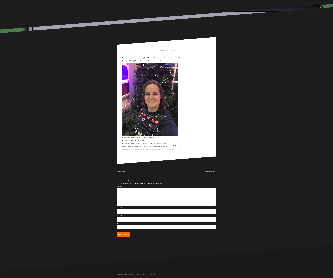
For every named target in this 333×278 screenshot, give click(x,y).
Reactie (119, 186)
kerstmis (160, 149)
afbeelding (128, 149)
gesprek (152, 149)
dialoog (134, 149)
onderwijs (178, 149)
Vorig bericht (122, 171)
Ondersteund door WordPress (126, 274)
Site (118, 223)
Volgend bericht (210, 171)
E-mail (119, 216)
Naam (119, 208)
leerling (169, 149)
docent (138, 149)
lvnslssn (173, 50)
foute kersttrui (146, 149)
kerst (156, 149)
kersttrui (164, 149)
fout (141, 149)
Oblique (143, 274)
